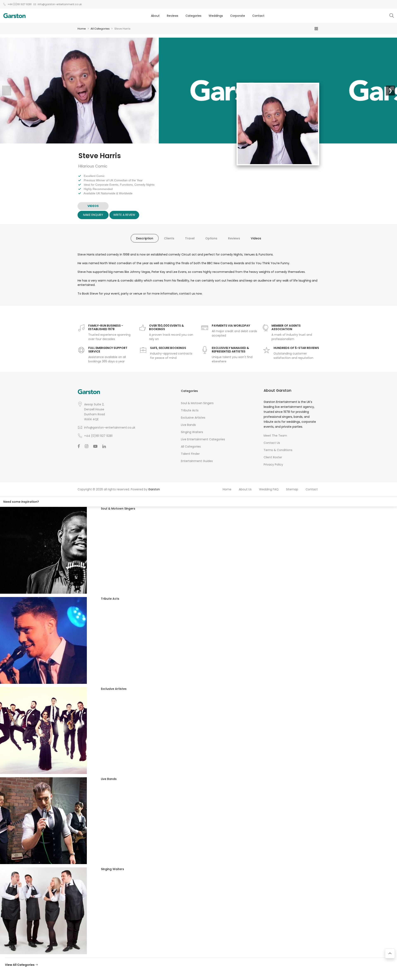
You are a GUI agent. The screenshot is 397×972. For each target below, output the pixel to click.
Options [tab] (211, 238)
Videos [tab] (256, 238)
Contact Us (272, 443)
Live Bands (188, 425)
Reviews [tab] (234, 238)
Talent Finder (190, 454)
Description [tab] (144, 238)
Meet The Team (275, 435)
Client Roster (273, 457)
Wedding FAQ (269, 489)
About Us (245, 489)
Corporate (237, 16)
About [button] (155, 16)
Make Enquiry (93, 215)
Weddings (216, 16)
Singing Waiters (192, 432)
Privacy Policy (273, 464)
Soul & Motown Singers (197, 403)
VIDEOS (93, 206)
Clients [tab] (169, 238)
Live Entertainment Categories (203, 439)
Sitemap (292, 489)
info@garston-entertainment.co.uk (109, 427)
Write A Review (124, 215)
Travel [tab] (190, 238)
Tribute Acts (189, 410)
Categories (193, 16)
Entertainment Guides (197, 461)
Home (82, 29)
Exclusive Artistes (193, 418)
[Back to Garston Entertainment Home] (14, 15)
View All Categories (20, 965)
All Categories (100, 29)
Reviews (172, 16)
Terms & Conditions (278, 450)
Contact (258, 16)
